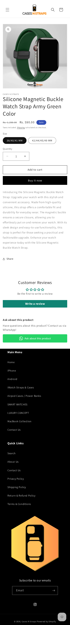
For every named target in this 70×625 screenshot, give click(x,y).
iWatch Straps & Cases (20, 387)
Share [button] (10, 258)
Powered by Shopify (46, 621)
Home (11, 362)
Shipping (21, 127)
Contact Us (14, 429)
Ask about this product (37, 338)
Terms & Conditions (19, 504)
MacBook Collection (19, 421)
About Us (13, 461)
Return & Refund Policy (21, 495)
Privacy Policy (15, 478)
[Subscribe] (53, 590)
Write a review (35, 304)
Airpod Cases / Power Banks (24, 396)
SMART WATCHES (17, 404)
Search (11, 453)
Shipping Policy (16, 487)
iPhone (11, 370)
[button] (7, 10)
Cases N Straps (29, 621)
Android (12, 379)
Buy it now (35, 180)
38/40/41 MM (15, 140)
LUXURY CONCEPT (18, 413)
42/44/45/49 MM (42, 140)
